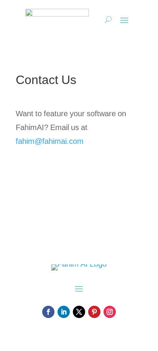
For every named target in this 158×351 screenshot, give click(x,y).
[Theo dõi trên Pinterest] (94, 312)
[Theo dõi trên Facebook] (48, 312)
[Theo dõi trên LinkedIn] (64, 312)
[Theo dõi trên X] (79, 312)
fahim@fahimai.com (50, 141)
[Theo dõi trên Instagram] (110, 312)
